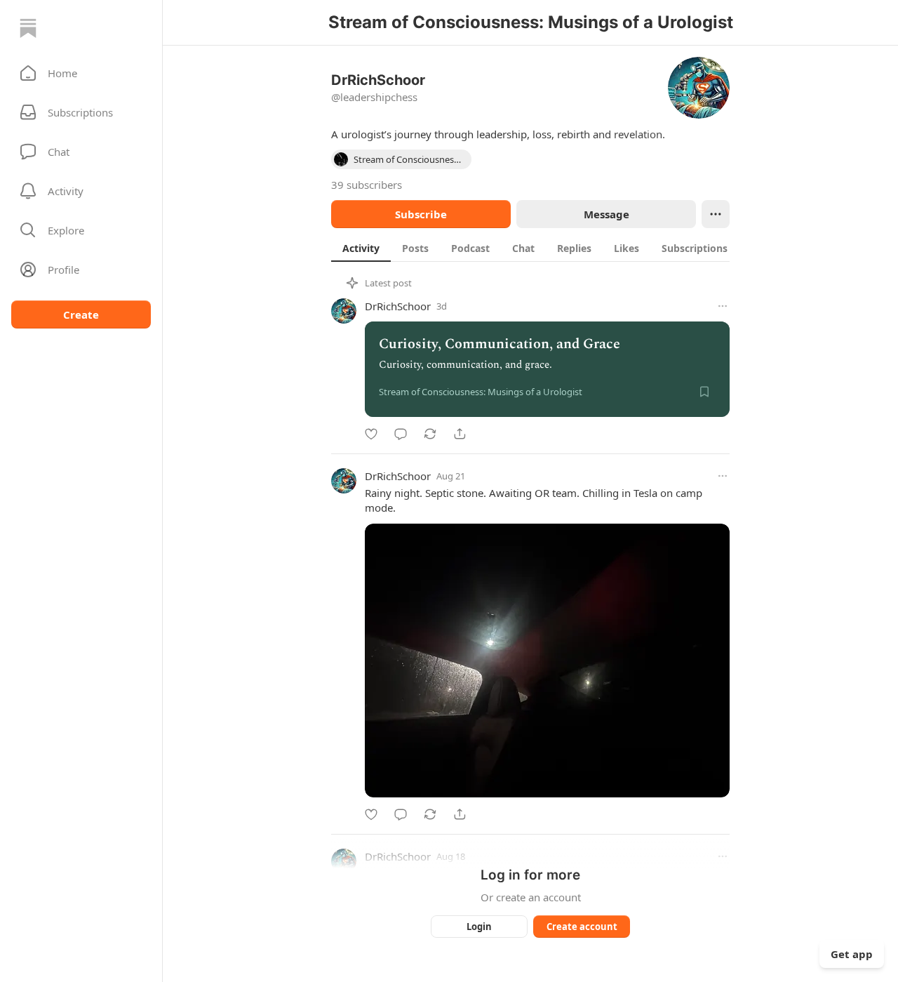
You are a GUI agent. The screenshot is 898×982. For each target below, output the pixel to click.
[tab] (361, 248)
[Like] (371, 434)
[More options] (722, 306)
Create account (582, 926)
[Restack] (430, 434)
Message (606, 214)
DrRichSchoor (398, 306)
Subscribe (421, 214)
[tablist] (545, 248)
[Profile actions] (716, 214)
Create (81, 314)
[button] (81, 73)
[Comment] (401, 434)
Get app (852, 954)
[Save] (704, 391)
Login (479, 926)
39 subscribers (366, 185)
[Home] (28, 28)
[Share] (459, 434)
